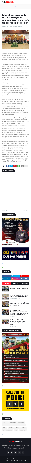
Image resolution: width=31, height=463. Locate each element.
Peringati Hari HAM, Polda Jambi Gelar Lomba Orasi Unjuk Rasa (19, 295)
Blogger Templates (16, 458)
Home (6, 460)
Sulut (16, 430)
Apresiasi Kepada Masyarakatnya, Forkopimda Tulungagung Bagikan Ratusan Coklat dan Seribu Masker (19, 312)
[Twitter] (11, 166)
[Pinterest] (15, 166)
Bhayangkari (23, 430)
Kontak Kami (23, 460)
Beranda (4, 12)
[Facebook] (7, 166)
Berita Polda (14, 425)
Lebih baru (5, 210)
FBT (25, 458)
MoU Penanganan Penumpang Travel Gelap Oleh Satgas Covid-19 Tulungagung (19, 303)
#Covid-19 (5, 422)
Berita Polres (21, 422)
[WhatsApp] (18, 166)
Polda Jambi (22, 425)
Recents (15, 283)
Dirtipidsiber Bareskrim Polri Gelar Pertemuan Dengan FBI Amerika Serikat (19, 288)
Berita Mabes (6, 425)
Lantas (17, 427)
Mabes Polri (23, 427)
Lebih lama (26, 210)
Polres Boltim (13, 422)
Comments (24, 283)
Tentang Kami (14, 460)
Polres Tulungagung (7, 430)
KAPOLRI (4, 427)
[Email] (22, 166)
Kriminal (11, 427)
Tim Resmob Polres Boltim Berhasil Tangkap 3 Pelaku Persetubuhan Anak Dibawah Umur (18, 322)
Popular (6, 283)
